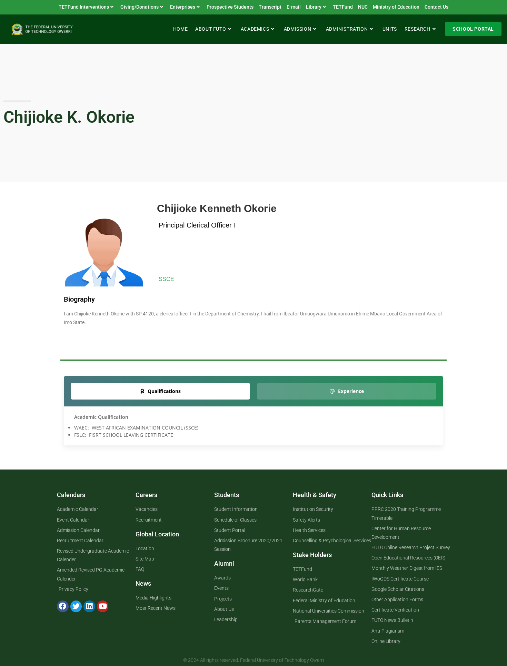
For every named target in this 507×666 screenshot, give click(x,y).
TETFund (343, 7)
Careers (146, 494)
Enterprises (182, 7)
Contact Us (436, 7)
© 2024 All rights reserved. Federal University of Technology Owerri (253, 660)
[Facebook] (63, 606)
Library (313, 7)
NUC (363, 7)
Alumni (224, 563)
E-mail (294, 7)
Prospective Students (230, 7)
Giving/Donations (139, 7)
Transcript (270, 7)
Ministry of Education (396, 7)
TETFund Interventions (84, 7)
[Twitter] (76, 606)
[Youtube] (103, 606)
